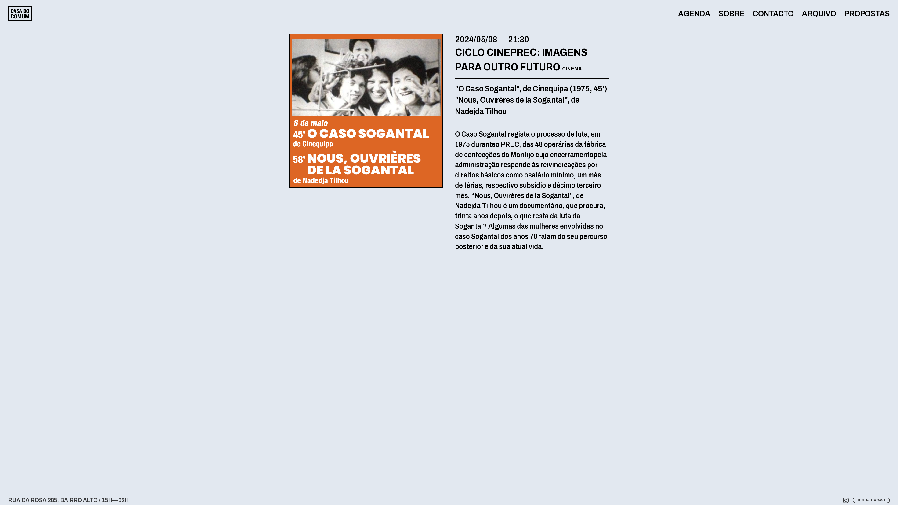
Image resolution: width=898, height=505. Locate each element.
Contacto (773, 13)
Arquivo (819, 13)
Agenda (694, 13)
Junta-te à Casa (871, 500)
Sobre (732, 13)
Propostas (867, 13)
